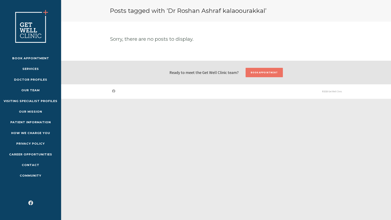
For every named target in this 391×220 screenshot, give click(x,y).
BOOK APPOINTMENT (264, 72)
